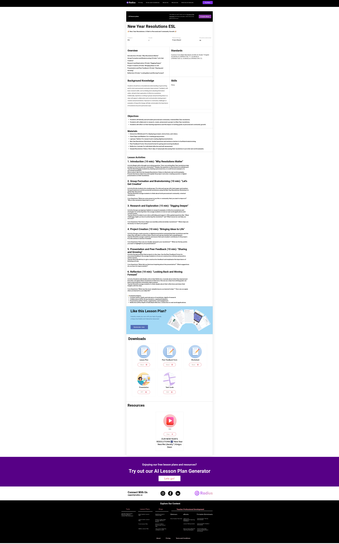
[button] (175, 2)
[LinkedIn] (178, 493)
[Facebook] (170, 493)
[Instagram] (162, 493)
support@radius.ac (135, 495)
